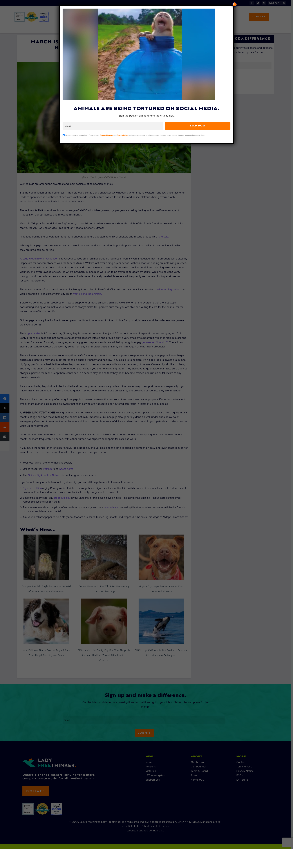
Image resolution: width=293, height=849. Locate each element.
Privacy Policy (122, 135)
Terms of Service (106, 135)
